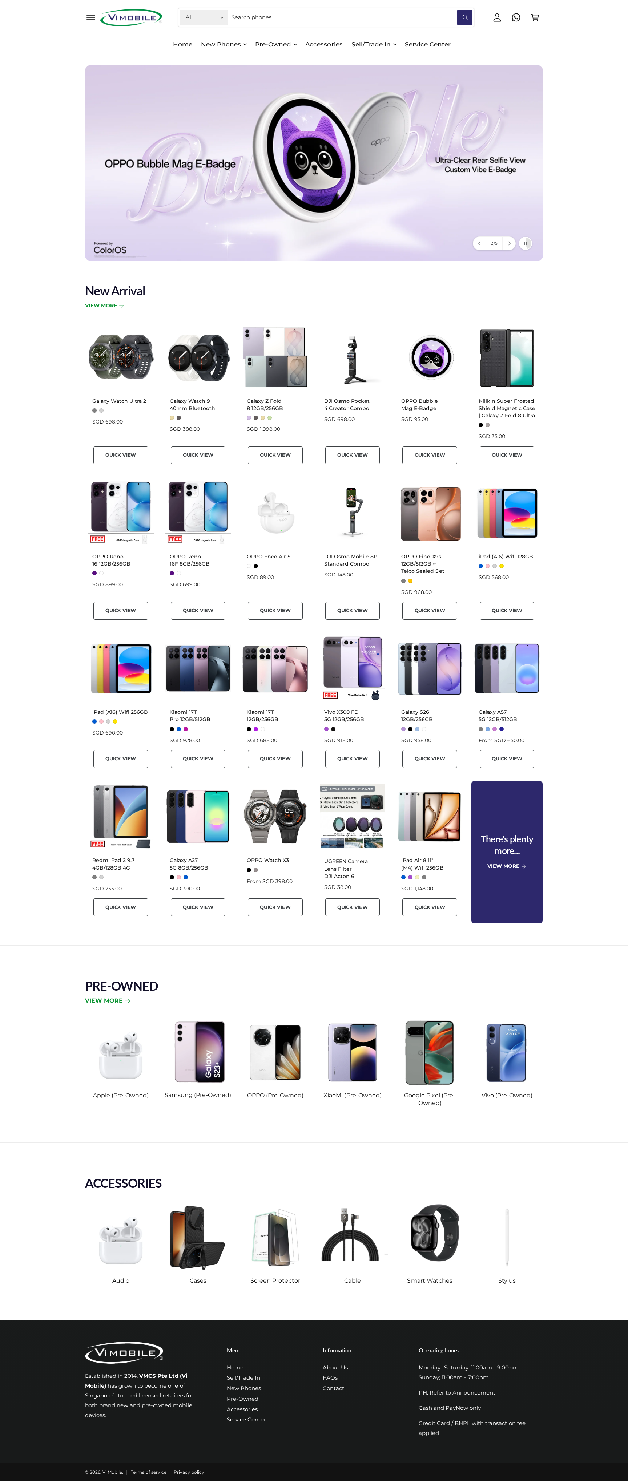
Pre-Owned (273, 44)
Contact (333, 1388)
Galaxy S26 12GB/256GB (417, 716)
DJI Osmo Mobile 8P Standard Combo (350, 560)
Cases (198, 1280)
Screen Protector (275, 1280)
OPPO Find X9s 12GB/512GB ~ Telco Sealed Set (422, 563)
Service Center (246, 1419)
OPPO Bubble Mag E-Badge (419, 405)
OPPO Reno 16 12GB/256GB (111, 560)
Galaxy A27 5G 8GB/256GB (189, 864)
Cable (352, 1280)
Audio (120, 1280)
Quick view (120, 455)
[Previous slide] (479, 243)
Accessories (242, 1409)
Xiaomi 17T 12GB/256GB (262, 716)
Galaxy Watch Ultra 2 (119, 401)
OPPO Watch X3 (268, 860)
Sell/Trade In (371, 44)
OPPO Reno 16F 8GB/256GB (190, 560)
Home (235, 1367)
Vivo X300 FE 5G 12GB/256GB (344, 716)
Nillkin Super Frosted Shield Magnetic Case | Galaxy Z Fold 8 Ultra (507, 408)
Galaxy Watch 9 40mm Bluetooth (192, 405)
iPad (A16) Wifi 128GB (506, 556)
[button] (90, 17)
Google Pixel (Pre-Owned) (429, 1099)
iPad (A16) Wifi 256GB (120, 712)
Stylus (507, 1280)
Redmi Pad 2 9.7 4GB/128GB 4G (113, 864)
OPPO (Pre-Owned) (275, 1095)
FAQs (330, 1377)
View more (104, 1000)
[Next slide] (508, 243)
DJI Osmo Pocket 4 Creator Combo (347, 405)
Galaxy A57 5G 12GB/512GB (498, 716)
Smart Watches (429, 1280)
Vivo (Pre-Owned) (507, 1095)
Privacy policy (189, 1472)
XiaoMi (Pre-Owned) (352, 1095)
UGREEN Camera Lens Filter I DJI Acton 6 (346, 868)
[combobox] (352, 17)
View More (101, 305)
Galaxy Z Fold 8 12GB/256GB (265, 405)
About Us (335, 1367)
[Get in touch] (516, 17)
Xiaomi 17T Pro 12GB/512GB (190, 716)
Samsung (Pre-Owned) (198, 1095)
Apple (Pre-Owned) (121, 1095)
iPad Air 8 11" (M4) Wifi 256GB (422, 864)
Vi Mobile (112, 1472)
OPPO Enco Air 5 (268, 556)
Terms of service (148, 1472)
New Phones (221, 44)
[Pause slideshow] (525, 243)
